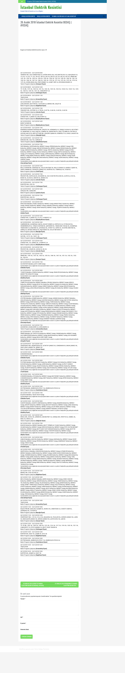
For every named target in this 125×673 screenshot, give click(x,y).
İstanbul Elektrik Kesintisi (41, 7)
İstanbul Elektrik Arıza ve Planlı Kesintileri (64, 16)
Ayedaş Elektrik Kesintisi (28, 16)
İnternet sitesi (24, 629)
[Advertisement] (49, 39)
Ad (21, 617)
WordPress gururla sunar (26, 649)
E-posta (23, 623)
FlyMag (40, 649)
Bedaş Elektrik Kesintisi (43, 16)
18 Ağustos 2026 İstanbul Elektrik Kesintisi (37, 1)
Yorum (22, 599)
